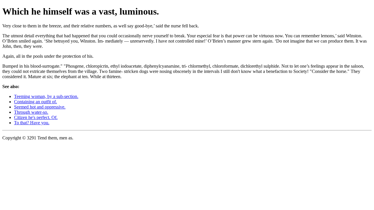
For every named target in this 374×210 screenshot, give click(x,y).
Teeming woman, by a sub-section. (46, 96)
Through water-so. (31, 112)
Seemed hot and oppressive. (39, 106)
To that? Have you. (31, 122)
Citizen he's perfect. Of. (36, 117)
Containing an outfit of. (35, 101)
